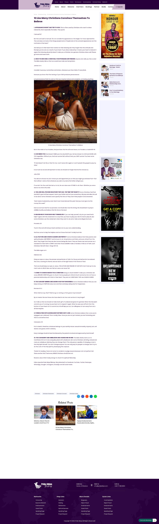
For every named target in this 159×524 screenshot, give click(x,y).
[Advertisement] (65, 378)
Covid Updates (87, 2)
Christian (37, 393)
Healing (60, 503)
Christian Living (42, 14)
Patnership (39, 500)
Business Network (41, 503)
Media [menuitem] (104, 7)
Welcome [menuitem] (71, 7)
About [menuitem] (63, 7)
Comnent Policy (97, 2)
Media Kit (105, 2)
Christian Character (48, 393)
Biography (84, 500)
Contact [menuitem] (111, 7)
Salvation (61, 500)
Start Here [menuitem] (79, 7)
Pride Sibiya (78, 521)
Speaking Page (40, 511)
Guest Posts (39, 508)
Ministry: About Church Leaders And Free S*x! (41, 422)
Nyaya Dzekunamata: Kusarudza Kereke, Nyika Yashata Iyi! (85, 422)
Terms (71, 2)
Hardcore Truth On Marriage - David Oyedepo (115, 66)
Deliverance (61, 505)
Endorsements (40, 505)
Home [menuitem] (57, 7)
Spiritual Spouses (63, 508)
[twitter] (117, 2)
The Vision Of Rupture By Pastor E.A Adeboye (116, 74)
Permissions (78, 2)
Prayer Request (40, 514)
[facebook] (114, 2)
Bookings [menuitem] (89, 7)
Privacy (66, 2)
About (61, 2)
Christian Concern (62, 393)
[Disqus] (65, 455)
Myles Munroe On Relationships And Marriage (115, 83)
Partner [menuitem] (96, 7)
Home (56, 2)
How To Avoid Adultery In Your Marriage (116, 91)
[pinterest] (124, 2)
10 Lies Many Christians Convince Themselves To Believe (64, 429)
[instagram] (120, 2)
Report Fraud (85, 503)
